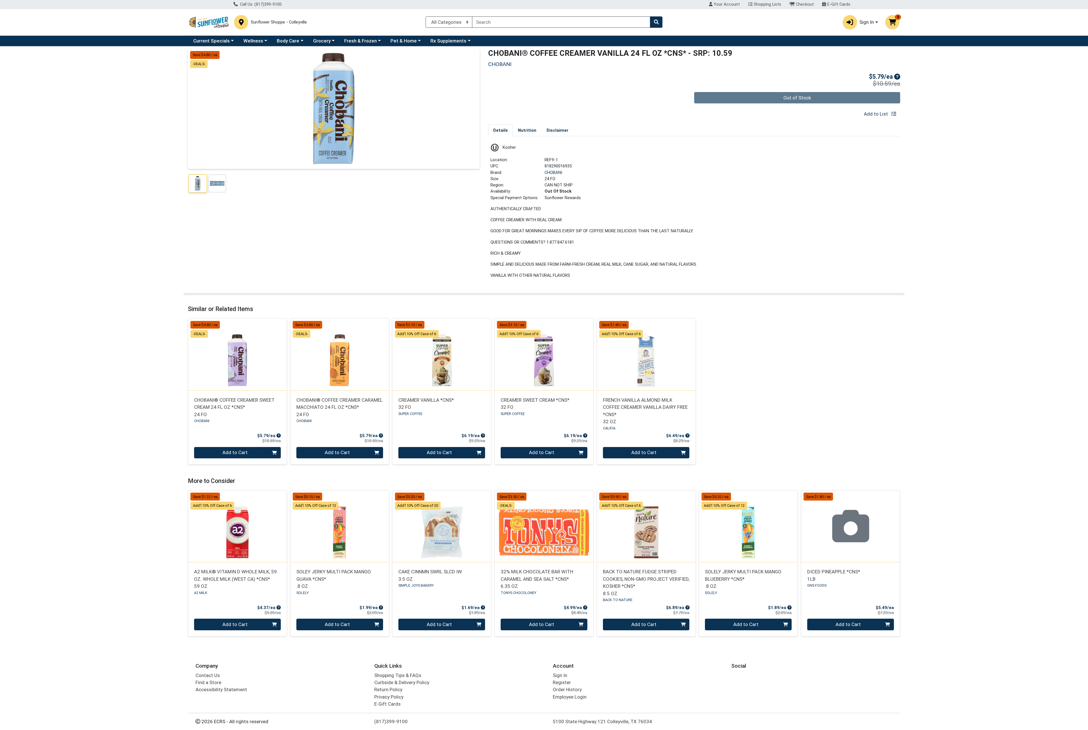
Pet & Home (403, 41)
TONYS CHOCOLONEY (518, 593)
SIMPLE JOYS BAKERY (416, 585)
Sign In (560, 675)
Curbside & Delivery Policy (401, 682)
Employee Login (569, 697)
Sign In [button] (866, 22)
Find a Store (208, 682)
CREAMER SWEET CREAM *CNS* (535, 403)
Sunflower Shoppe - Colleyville (279, 22)
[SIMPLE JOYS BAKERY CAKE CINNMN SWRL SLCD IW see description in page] (442, 526)
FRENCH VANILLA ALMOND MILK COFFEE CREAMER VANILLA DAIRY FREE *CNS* (645, 410)
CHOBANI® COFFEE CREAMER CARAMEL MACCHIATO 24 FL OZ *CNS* (339, 407)
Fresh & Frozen (360, 41)
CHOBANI (553, 172)
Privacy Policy (388, 697)
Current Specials (211, 41)
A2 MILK (200, 593)
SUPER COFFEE (410, 414)
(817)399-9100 (391, 721)
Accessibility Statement (221, 689)
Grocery (322, 41)
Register (562, 682)
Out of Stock (797, 98)
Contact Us (208, 675)
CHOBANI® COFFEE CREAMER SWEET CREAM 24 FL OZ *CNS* (234, 407)
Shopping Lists (767, 4)
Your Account (726, 4)
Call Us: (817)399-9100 (260, 4)
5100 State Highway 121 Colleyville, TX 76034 (602, 721)
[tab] (500, 130)
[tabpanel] (694, 213)
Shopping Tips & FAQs (397, 675)
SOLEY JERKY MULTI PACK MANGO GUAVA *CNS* (333, 579)
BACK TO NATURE (617, 600)
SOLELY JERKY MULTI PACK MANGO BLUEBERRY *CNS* (743, 579)
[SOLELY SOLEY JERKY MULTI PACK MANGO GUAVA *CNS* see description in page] (339, 526)
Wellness (253, 41)
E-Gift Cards (838, 4)
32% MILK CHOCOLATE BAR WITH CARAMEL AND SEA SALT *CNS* (537, 579)
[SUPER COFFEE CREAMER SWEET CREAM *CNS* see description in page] (544, 354)
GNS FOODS (816, 585)
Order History (567, 689)
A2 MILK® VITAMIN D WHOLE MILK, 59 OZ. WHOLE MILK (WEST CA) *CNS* (235, 579)
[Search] (656, 22)
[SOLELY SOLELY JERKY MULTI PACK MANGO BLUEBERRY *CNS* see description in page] (748, 526)
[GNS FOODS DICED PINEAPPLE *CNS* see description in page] (850, 526)
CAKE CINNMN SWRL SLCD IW (430, 575)
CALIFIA (609, 428)
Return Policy (388, 689)
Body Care (288, 41)
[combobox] (561, 22)
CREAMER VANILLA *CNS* (426, 403)
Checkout (804, 4)
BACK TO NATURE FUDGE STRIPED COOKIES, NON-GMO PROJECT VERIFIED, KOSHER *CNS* (646, 582)
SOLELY (302, 593)
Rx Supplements (448, 41)
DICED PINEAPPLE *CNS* (833, 575)
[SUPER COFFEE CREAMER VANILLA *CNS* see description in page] (442, 354)
